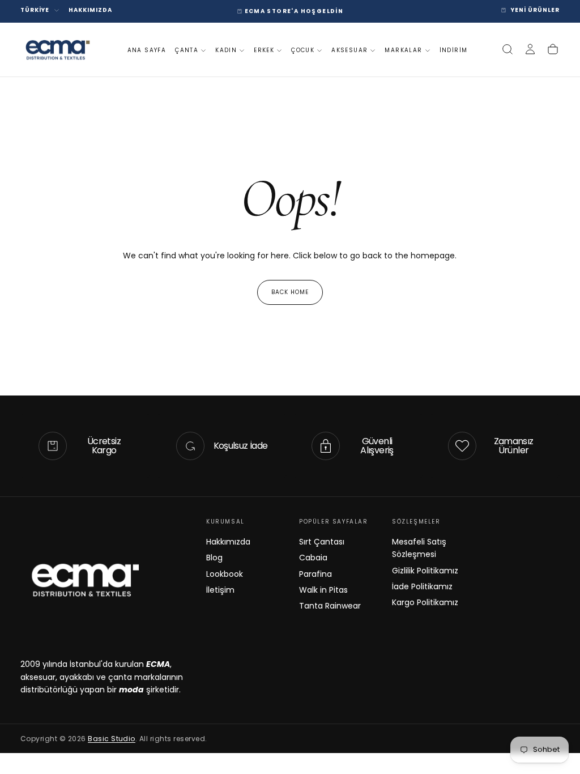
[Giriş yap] (530, 49)
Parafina (315, 574)
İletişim (220, 590)
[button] (507, 49)
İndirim (454, 50)
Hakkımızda (228, 541)
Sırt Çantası (321, 541)
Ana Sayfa (147, 50)
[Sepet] (553, 49)
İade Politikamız (422, 586)
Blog (214, 557)
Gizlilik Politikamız (425, 570)
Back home (290, 292)
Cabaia (313, 557)
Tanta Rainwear (330, 605)
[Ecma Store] (84, 579)
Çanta (186, 50)
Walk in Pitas (323, 590)
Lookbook (224, 574)
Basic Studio (111, 738)
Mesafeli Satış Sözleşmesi (419, 548)
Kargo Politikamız (425, 602)
